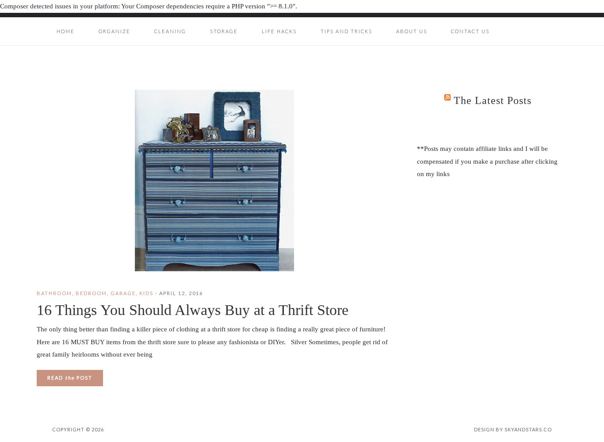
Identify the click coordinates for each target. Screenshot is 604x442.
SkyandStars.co (528, 429)
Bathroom (54, 293)
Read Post (69, 378)
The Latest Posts (492, 100)
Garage (123, 293)
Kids (146, 293)
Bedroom (91, 293)
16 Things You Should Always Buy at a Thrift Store (192, 310)
